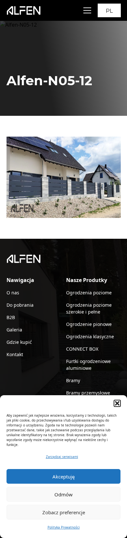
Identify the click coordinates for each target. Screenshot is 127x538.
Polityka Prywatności (64, 527)
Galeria (14, 330)
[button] (117, 403)
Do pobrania (20, 305)
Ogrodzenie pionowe (89, 324)
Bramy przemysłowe (88, 393)
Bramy (73, 380)
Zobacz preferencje (63, 512)
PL (109, 11)
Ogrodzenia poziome (89, 292)
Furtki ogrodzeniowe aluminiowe (88, 364)
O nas (13, 292)
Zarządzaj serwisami (62, 456)
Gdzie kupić (19, 342)
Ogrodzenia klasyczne (90, 336)
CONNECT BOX (82, 349)
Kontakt (15, 354)
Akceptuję (63, 476)
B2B (11, 317)
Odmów (63, 494)
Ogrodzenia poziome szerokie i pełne (89, 308)
